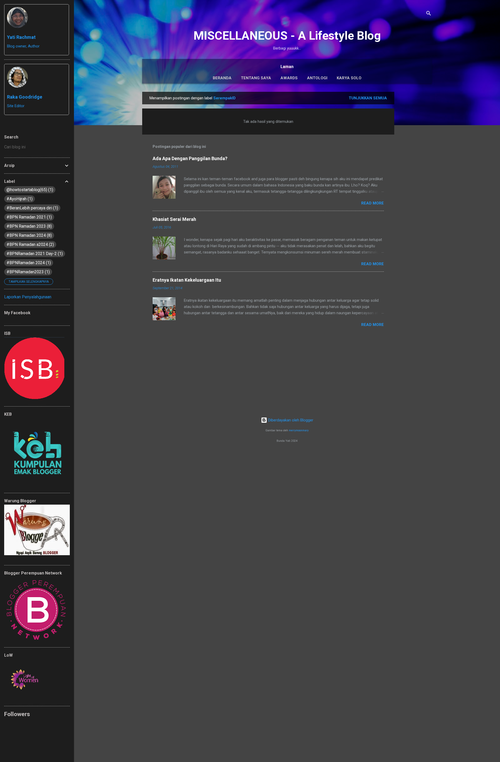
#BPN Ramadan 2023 (29, 226)
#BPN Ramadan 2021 (29, 217)
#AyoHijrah (19, 198)
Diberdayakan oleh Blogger (290, 420)
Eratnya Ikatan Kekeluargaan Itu (187, 280)
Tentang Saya (256, 78)
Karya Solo (349, 78)
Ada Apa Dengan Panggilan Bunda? (190, 158)
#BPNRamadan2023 (27, 271)
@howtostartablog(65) (29, 189)
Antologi (317, 78)
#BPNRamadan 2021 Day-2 (34, 253)
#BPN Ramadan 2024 (29, 235)
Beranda (222, 78)
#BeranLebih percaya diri (32, 207)
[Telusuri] (429, 14)
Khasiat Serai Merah (174, 219)
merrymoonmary (299, 430)
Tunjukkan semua (368, 98)
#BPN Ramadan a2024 (30, 244)
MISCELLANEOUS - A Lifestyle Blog (287, 36)
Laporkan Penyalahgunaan (27, 296)
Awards (289, 78)
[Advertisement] (415, 170)
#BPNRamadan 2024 (28, 262)
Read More (372, 203)
